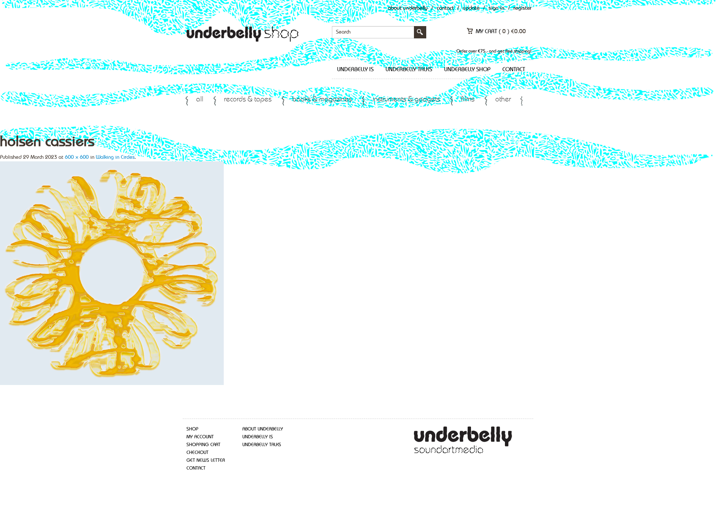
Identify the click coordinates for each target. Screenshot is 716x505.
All (199, 99)
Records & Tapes (247, 99)
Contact (445, 8)
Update (471, 8)
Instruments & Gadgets (406, 99)
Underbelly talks (409, 70)
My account (200, 437)
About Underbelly (408, 8)
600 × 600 (77, 157)
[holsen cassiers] (112, 272)
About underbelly (262, 429)
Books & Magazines (322, 99)
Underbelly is (355, 70)
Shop (192, 429)
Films (467, 99)
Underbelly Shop (467, 70)
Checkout (197, 452)
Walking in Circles (115, 157)
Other (503, 99)
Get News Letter (205, 460)
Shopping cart (203, 444)
